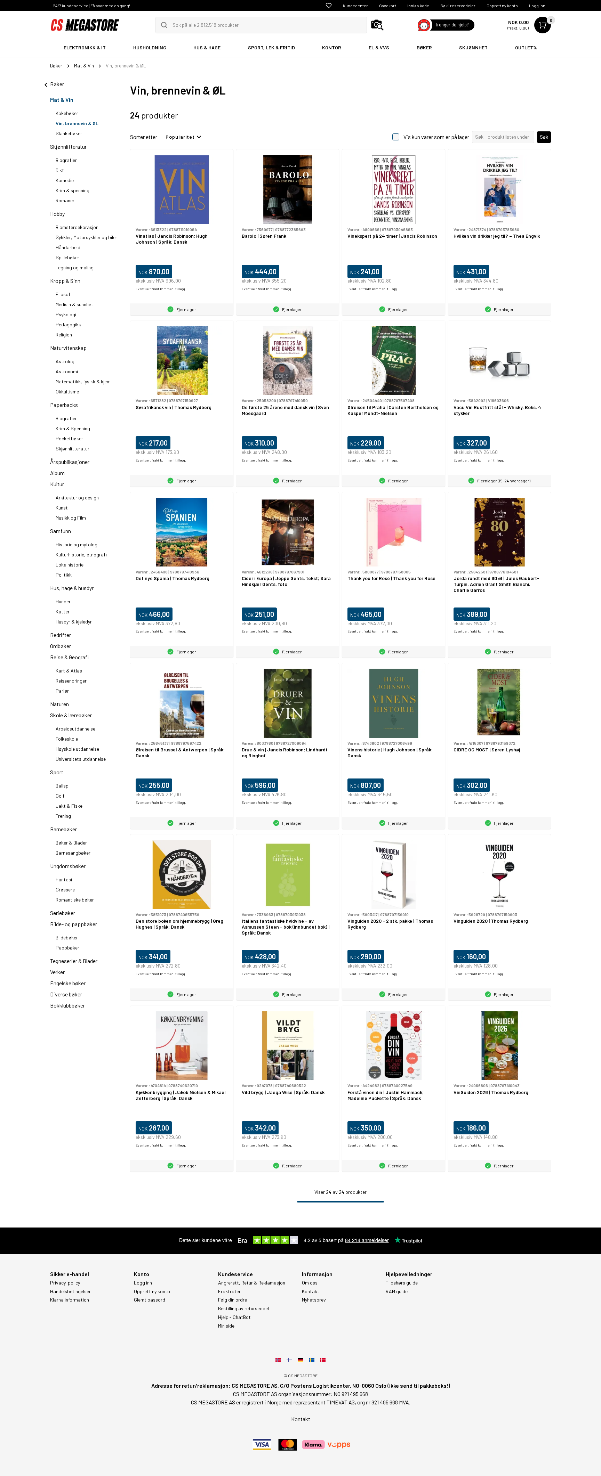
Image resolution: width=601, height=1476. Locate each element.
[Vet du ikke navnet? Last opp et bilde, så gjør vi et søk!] (377, 25)
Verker (57, 972)
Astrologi (65, 361)
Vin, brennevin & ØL (77, 123)
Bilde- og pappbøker (73, 924)
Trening (63, 816)
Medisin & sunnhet (74, 304)
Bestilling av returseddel (243, 1308)
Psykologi (66, 314)
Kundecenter (355, 5)
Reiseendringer (71, 681)
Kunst (62, 508)
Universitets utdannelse (81, 759)
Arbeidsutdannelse (75, 729)
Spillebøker (67, 257)
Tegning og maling (75, 267)
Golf (60, 796)
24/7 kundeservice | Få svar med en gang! (91, 5)
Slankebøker (69, 133)
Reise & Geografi (69, 657)
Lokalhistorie (69, 565)
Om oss (310, 1283)
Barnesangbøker (73, 853)
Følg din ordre (232, 1300)
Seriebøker (62, 913)
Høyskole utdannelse (77, 749)
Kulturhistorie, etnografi (81, 554)
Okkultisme (67, 391)
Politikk (64, 575)
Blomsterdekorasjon (77, 227)
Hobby (57, 213)
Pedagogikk (68, 324)
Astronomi (67, 371)
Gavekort (387, 5)
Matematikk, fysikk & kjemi (84, 381)
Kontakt (310, 1291)
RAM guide (397, 1291)
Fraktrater (229, 1291)
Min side (226, 1326)
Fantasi (64, 879)
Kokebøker (67, 113)
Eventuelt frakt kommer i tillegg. (161, 289)
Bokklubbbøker (67, 1005)
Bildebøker (67, 937)
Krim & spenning (72, 190)
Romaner (65, 200)
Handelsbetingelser (70, 1291)
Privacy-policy (65, 1283)
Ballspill (64, 786)
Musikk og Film (71, 518)
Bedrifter (60, 634)
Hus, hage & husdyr (72, 588)
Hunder (63, 601)
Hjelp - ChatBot (234, 1317)
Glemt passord (149, 1300)
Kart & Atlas (69, 671)
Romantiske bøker (75, 900)
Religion (64, 334)
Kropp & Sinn (65, 280)
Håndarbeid (68, 247)
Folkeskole (67, 739)
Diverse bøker (66, 994)
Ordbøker (60, 646)
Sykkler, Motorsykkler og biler (86, 237)
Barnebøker (63, 829)
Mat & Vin (61, 99)
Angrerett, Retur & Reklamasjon (251, 1283)
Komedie (65, 180)
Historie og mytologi (77, 544)
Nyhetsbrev (314, 1300)
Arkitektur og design (77, 497)
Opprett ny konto (502, 5)
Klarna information (69, 1300)
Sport (56, 772)
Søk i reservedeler (457, 5)
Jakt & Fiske (69, 806)
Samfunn (60, 531)
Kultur (57, 484)
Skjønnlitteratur (68, 146)
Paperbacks (64, 404)
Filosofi (64, 294)
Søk (544, 137)
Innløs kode (418, 5)
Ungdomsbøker (68, 866)
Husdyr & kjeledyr (74, 622)
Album (57, 473)
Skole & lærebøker (71, 715)
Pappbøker (67, 948)
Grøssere (65, 889)
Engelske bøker (68, 983)
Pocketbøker (69, 438)
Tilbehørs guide (402, 1283)
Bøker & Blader (71, 843)
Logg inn (537, 5)
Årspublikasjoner (69, 461)
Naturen (59, 704)
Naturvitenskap (68, 347)
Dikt (60, 170)
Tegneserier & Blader (73, 960)
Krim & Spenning (73, 428)
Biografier (66, 160)
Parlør (62, 691)
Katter (63, 611)
